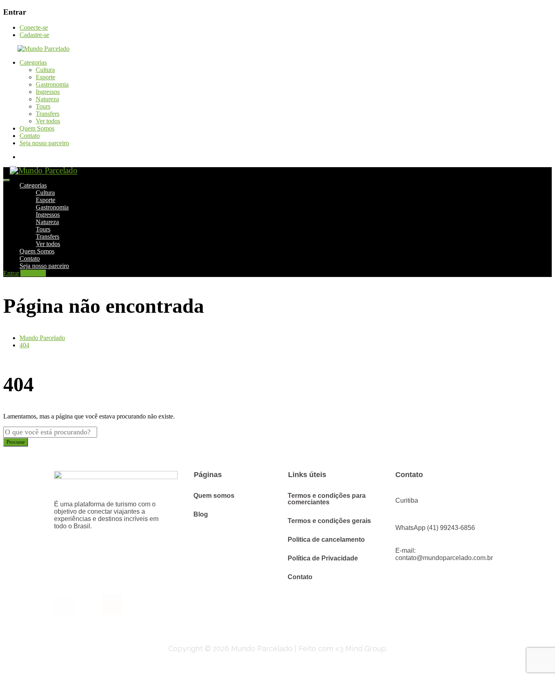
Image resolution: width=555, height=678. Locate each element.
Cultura (45, 69)
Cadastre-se (34, 34)
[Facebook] (112, 605)
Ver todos (48, 121)
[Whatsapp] (88, 605)
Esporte (45, 77)
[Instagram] (64, 605)
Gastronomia (52, 84)
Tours (43, 106)
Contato (30, 135)
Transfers (47, 113)
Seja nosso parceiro (44, 143)
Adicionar (33, 273)
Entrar (11, 273)
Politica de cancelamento (326, 539)
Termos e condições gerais (329, 520)
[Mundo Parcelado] (36, 48)
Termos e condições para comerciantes (327, 499)
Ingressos (48, 91)
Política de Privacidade (323, 558)
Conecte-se (34, 27)
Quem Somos (37, 128)
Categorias (33, 62)
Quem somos (213, 495)
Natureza (47, 99)
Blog (200, 514)
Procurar (16, 442)
